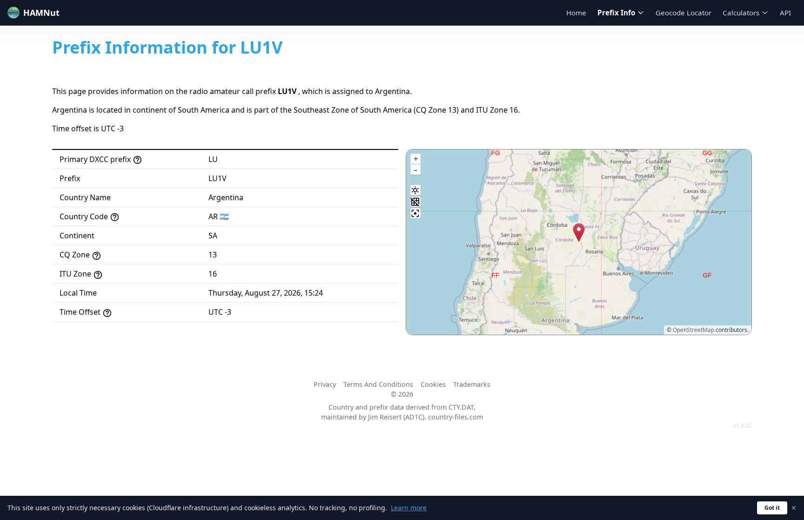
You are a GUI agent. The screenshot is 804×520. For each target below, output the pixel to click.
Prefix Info (616, 12)
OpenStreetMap (693, 330)
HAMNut (41, 12)
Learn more (409, 507)
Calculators (741, 12)
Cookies (433, 384)
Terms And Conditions (378, 384)
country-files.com (455, 416)
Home (576, 12)
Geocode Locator (683, 12)
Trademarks (471, 384)
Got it (772, 508)
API (785, 12)
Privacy (325, 384)
